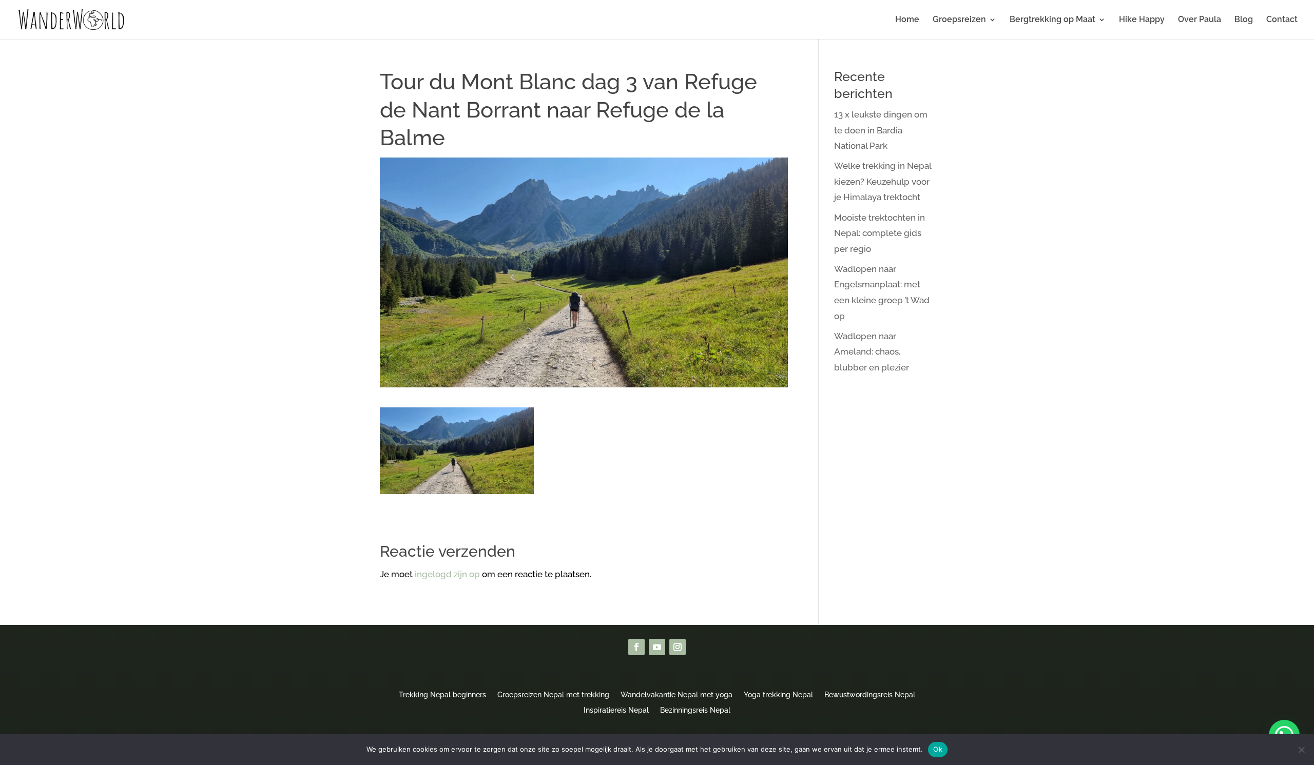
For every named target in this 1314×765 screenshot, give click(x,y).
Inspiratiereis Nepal (616, 710)
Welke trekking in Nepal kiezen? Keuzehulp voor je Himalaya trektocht (882, 181)
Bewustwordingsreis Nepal (869, 694)
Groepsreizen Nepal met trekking (553, 694)
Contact (1282, 20)
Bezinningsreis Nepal (695, 710)
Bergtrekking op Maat (1052, 20)
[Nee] (1301, 749)
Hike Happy (1142, 20)
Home (907, 20)
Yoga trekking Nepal (778, 694)
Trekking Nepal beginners (442, 694)
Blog (1243, 20)
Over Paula (1199, 20)
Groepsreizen (959, 20)
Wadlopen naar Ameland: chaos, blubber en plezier (871, 351)
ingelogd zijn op (447, 574)
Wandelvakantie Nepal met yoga (676, 694)
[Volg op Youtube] (657, 647)
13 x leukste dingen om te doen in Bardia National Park (880, 130)
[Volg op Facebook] (636, 647)
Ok (937, 749)
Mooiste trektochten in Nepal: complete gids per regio (879, 233)
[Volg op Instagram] (677, 647)
